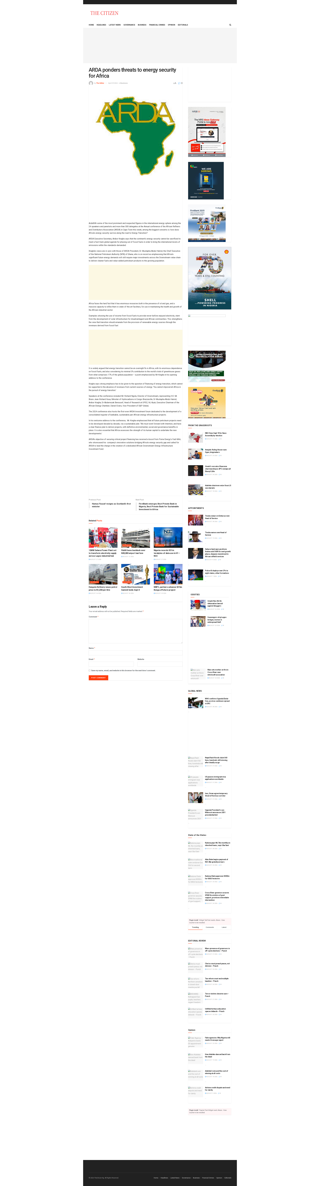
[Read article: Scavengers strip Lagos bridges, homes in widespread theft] (198, 621)
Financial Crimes (157, 25)
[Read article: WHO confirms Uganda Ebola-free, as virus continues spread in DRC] (195, 703)
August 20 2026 (214, 678)
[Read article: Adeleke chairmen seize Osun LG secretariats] (195, 489)
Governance (129, 25)
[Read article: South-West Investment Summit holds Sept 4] (135, 574)
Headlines (101, 25)
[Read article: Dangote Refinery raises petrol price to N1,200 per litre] (103, 574)
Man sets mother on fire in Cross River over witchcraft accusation (218, 672)
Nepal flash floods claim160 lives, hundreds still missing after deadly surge (216, 760)
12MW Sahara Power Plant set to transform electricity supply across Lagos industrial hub (102, 553)
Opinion (171, 25)
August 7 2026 (211, 576)
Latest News (115, 25)
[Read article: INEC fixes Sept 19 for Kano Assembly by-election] (195, 437)
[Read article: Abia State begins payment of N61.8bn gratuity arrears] (195, 863)
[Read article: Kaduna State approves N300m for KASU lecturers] (195, 880)
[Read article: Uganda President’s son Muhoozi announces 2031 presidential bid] (195, 814)
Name (92, 648)
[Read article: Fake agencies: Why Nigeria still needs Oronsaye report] (195, 1042)
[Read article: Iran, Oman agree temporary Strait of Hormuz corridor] (195, 797)
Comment (94, 617)
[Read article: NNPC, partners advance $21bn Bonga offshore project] (168, 574)
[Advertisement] (160, 45)
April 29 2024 (113, 83)
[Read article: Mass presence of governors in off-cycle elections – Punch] (195, 952)
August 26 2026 (95, 593)
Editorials (183, 25)
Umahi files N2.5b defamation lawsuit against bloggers (215, 603)
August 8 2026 (211, 559)
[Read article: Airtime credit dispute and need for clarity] (195, 1091)
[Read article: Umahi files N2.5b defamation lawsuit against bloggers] (198, 605)
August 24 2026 (211, 474)
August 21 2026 (211, 999)
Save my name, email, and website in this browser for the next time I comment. (123, 671)
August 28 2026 (211, 521)
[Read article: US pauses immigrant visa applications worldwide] (195, 781)
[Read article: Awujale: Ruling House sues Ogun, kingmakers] (195, 454)
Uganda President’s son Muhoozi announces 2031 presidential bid (215, 812)
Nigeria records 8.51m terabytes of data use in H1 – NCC (167, 553)
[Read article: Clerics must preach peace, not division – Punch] (195, 967)
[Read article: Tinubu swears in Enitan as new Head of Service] (195, 520)
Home (91, 25)
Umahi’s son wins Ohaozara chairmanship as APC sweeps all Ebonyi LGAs (218, 468)
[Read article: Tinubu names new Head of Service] (195, 536)
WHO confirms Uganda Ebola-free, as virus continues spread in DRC (217, 701)
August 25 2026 (160, 593)
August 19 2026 (211, 538)
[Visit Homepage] (104, 13)
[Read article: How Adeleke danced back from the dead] (195, 1058)
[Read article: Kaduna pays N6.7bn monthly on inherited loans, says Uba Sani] (195, 847)
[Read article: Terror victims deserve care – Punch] (195, 998)
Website (141, 659)
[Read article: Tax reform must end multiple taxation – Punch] (195, 982)
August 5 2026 (211, 1093)
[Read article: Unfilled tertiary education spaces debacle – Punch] (195, 1013)
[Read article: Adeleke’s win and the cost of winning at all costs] (195, 1075)
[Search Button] (230, 25)
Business (142, 25)
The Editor (100, 83)
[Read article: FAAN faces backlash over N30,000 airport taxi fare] (135, 537)
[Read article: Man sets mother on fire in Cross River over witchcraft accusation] (198, 674)
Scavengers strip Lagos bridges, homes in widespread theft (217, 619)
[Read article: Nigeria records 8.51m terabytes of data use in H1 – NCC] (168, 537)
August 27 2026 (95, 559)
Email (92, 659)
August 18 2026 (211, 491)
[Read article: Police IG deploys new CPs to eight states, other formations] (195, 574)
